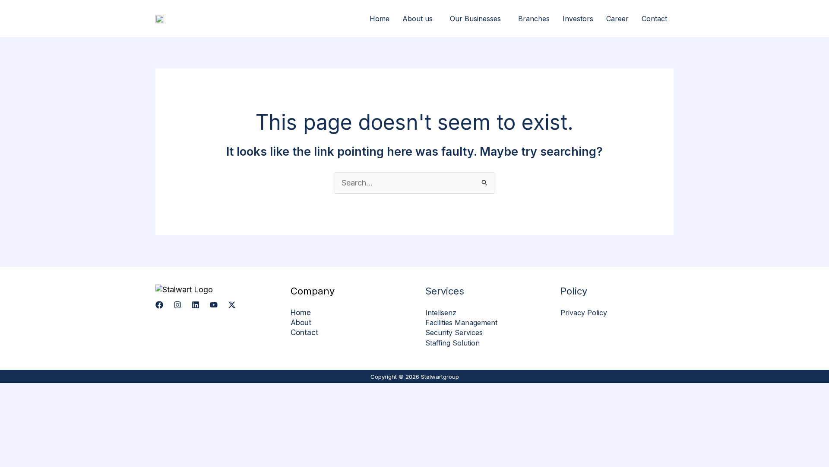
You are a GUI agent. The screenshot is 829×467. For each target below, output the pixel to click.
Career (617, 18)
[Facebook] (159, 305)
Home (379, 18)
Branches (534, 18)
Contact (654, 18)
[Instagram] (177, 305)
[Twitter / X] (232, 305)
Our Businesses (475, 18)
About (301, 322)
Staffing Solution (452, 343)
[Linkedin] (195, 305)
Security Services (454, 332)
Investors (578, 18)
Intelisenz (440, 312)
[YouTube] (214, 305)
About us (417, 18)
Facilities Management (461, 322)
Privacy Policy (583, 312)
